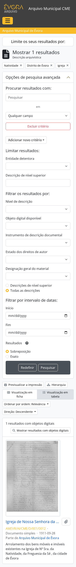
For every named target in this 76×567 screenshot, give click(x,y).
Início (9, 308)
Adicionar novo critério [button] (25, 140)
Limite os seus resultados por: (38, 41)
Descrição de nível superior (26, 175)
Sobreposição (20, 351)
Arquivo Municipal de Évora (39, 538)
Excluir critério (38, 126)
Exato (14, 356)
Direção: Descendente (19, 412)
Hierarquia (58, 385)
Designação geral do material (27, 269)
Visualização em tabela (57, 394)
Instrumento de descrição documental (34, 235)
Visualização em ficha (21, 394)
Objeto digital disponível (23, 218)
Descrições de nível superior (31, 285)
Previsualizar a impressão (25, 385)
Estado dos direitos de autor (27, 252)
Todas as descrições (25, 290)
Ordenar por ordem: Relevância (25, 404)
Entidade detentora (20, 158)
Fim (8, 325)
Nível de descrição (19, 201)
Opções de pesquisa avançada (33, 77)
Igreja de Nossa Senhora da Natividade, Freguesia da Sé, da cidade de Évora (33, 521)
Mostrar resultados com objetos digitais (42, 430)
